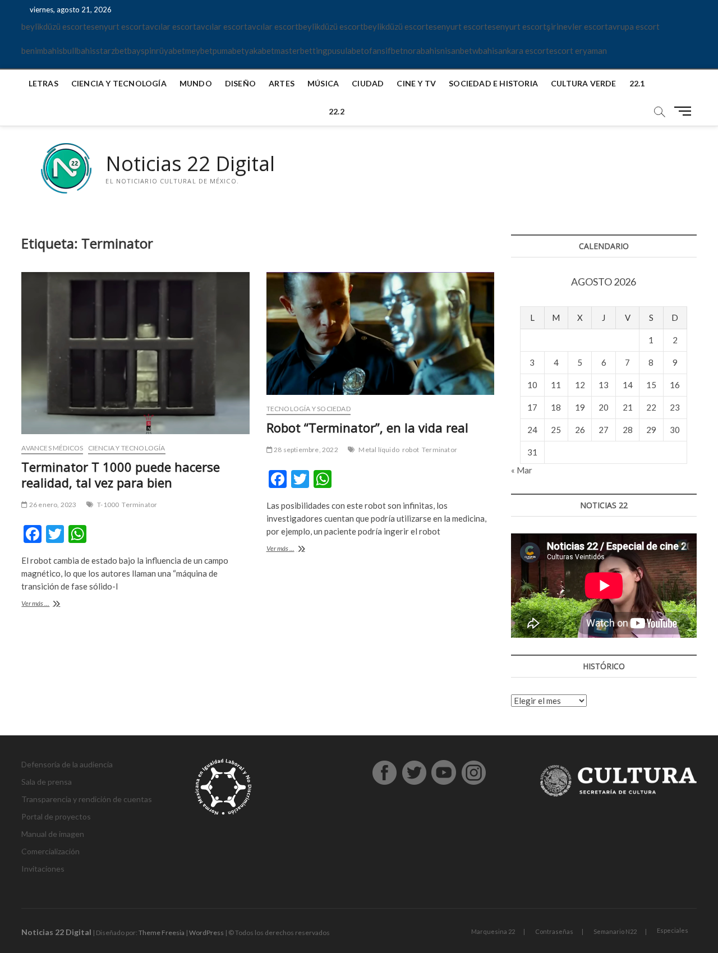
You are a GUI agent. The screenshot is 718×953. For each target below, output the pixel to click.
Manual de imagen (52, 834)
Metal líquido (378, 449)
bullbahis (79, 50)
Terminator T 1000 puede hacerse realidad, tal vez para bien (120, 474)
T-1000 (108, 504)
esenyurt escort (115, 26)
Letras (43, 83)
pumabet (229, 50)
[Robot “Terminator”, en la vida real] (380, 333)
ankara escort (523, 50)
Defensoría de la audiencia (67, 764)
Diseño (240, 83)
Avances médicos (52, 448)
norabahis (421, 50)
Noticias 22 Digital (190, 163)
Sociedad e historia (493, 83)
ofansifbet (383, 50)
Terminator (139, 504)
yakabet (259, 50)
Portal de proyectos (56, 816)
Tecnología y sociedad (308, 408)
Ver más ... (50, 604)
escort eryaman (578, 50)
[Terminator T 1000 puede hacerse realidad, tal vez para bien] (135, 353)
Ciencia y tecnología (119, 83)
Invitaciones (43, 868)
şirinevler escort (577, 26)
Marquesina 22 (493, 931)
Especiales (672, 930)
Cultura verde (583, 83)
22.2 (336, 111)
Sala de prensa (46, 781)
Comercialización (50, 851)
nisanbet (456, 50)
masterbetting (301, 50)
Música (323, 83)
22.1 (637, 83)
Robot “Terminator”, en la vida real (367, 427)
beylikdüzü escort (53, 26)
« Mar (521, 470)
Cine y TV (416, 83)
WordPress (206, 932)
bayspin (141, 50)
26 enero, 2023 (52, 504)
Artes (281, 83)
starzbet (111, 50)
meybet (199, 50)
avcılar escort (170, 26)
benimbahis (42, 50)
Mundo (196, 83)
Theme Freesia (162, 932)
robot (410, 449)
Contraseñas (554, 931)
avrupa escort (634, 26)
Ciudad (368, 83)
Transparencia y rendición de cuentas (86, 799)
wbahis (485, 50)
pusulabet (346, 50)
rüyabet (170, 50)
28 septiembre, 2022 (305, 449)
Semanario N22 (615, 931)
